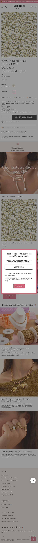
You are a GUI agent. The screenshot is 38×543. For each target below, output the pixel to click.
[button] (33, 480)
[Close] (34, 251)
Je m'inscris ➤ (19, 286)
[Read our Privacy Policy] (32, 278)
